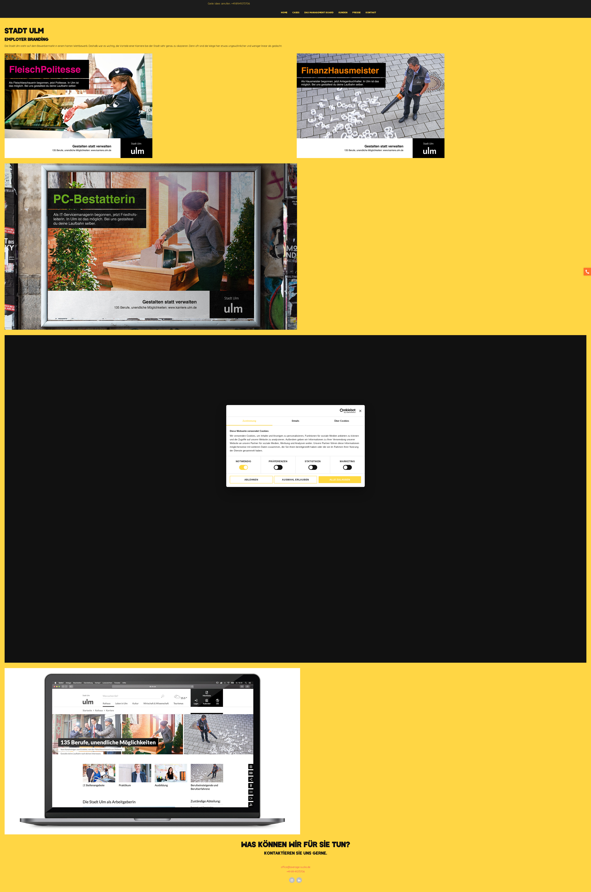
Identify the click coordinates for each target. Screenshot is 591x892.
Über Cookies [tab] (341, 421)
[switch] (278, 467)
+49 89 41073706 (296, 871)
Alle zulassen (340, 479)
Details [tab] (295, 421)
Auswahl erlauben (295, 479)
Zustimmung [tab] (249, 421)
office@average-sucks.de (295, 867)
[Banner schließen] (360, 411)
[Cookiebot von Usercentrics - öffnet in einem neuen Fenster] (342, 410)
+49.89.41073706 (240, 3)
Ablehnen (251, 479)
